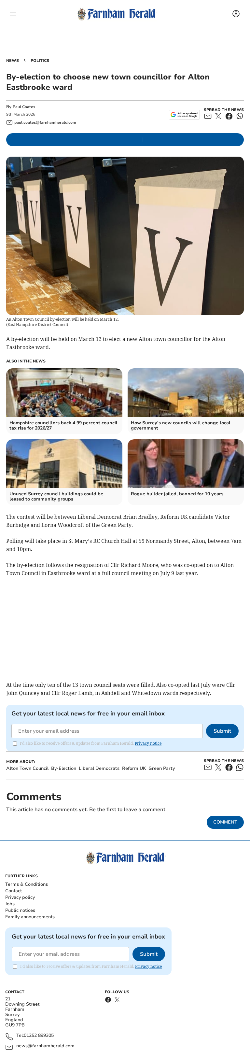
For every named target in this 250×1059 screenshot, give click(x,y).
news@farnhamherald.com (45, 1046)
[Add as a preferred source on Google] (184, 115)
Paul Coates (24, 106)
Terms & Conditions (26, 884)
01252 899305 (39, 1035)
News (12, 60)
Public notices (20, 910)
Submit (222, 731)
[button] (13, 14)
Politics (40, 60)
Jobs (10, 904)
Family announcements (30, 917)
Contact (13, 891)
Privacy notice (148, 743)
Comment (225, 822)
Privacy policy (20, 897)
